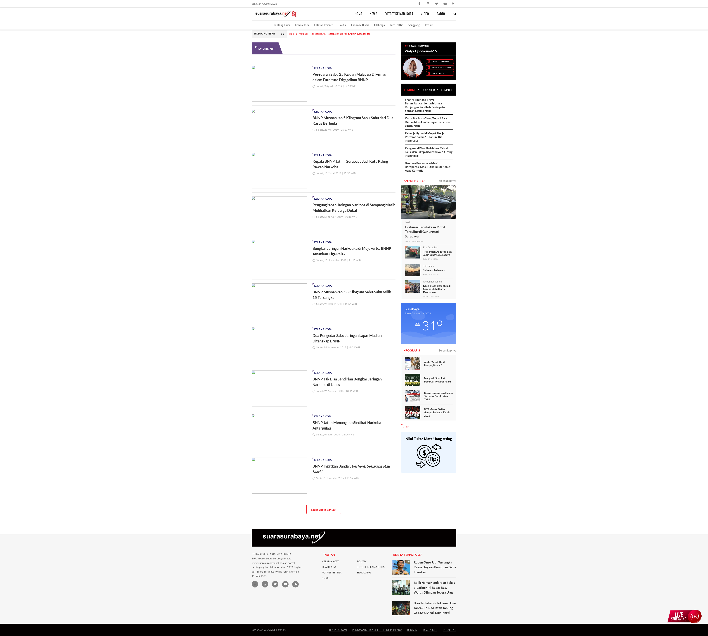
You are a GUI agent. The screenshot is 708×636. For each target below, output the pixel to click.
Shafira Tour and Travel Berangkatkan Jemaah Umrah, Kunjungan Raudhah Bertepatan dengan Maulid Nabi (425, 105)
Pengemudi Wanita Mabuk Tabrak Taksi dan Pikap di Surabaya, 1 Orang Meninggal (428, 151)
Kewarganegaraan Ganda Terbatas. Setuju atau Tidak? (438, 396)
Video (425, 14)
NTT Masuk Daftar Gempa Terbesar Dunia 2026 (437, 412)
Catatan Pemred (323, 25)
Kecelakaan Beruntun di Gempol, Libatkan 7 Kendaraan (437, 289)
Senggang (414, 25)
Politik (342, 25)
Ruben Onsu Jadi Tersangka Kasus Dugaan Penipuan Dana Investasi (435, 567)
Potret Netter (331, 572)
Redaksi (429, 25)
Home (358, 14)
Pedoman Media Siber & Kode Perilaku (377, 630)
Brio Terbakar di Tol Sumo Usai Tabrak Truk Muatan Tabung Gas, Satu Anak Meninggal (435, 608)
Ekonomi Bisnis (360, 25)
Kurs (325, 577)
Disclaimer (430, 630)
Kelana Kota (302, 25)
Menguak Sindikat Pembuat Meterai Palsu (437, 380)
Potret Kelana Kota (399, 14)
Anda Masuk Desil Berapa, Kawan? (434, 363)
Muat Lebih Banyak (323, 509)
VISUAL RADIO (438, 73)
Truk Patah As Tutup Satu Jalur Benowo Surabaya (437, 253)
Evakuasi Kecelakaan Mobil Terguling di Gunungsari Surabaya (425, 231)
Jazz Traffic (396, 25)
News (373, 14)
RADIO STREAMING (441, 61)
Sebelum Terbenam (434, 270)
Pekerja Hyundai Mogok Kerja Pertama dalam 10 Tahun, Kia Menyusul (424, 136)
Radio (440, 14)
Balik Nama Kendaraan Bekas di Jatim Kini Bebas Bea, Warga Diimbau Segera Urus (434, 587)
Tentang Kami (282, 25)
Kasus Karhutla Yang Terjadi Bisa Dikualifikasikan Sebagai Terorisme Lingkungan (428, 121)
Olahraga (379, 25)
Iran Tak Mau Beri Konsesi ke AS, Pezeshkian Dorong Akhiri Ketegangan (330, 33)
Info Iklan (449, 630)
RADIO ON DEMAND (441, 67)
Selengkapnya (447, 180)
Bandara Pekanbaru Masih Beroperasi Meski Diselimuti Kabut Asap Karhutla (427, 166)
